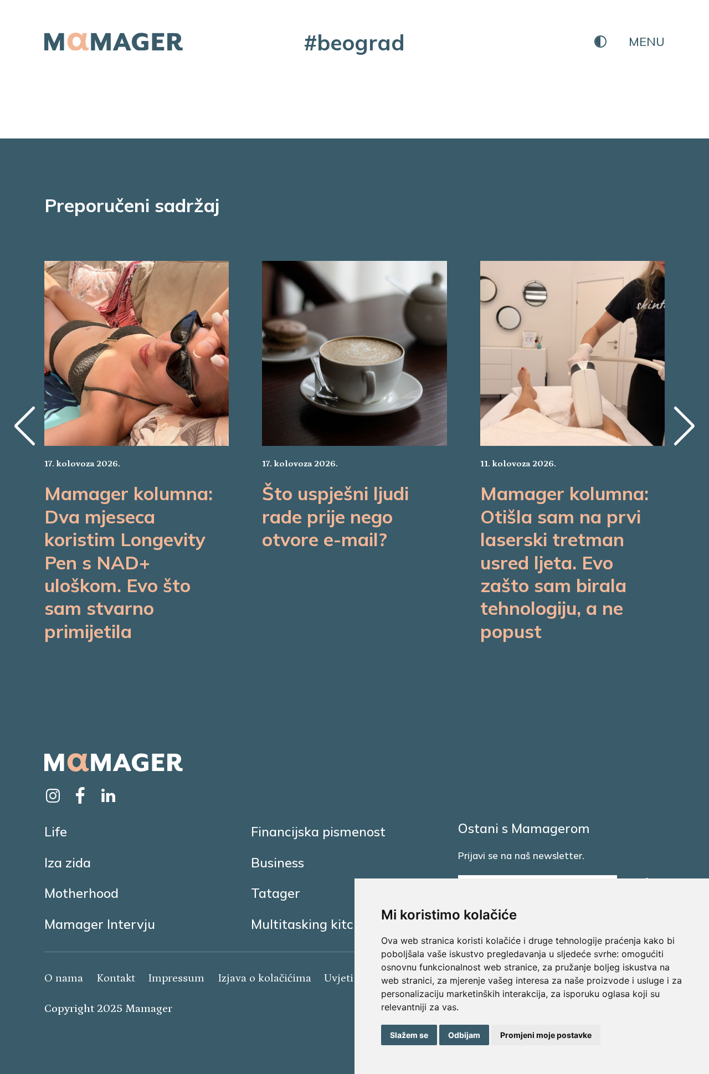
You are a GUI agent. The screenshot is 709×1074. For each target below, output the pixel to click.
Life (55, 831)
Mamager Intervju (99, 924)
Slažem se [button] (409, 1035)
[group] (136, 452)
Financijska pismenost (318, 831)
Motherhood (81, 893)
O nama (63, 978)
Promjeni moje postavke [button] (546, 1035)
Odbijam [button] (464, 1035)
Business (277, 862)
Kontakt (115, 978)
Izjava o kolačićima (264, 978)
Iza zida (67, 862)
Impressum (176, 978)
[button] (24, 426)
